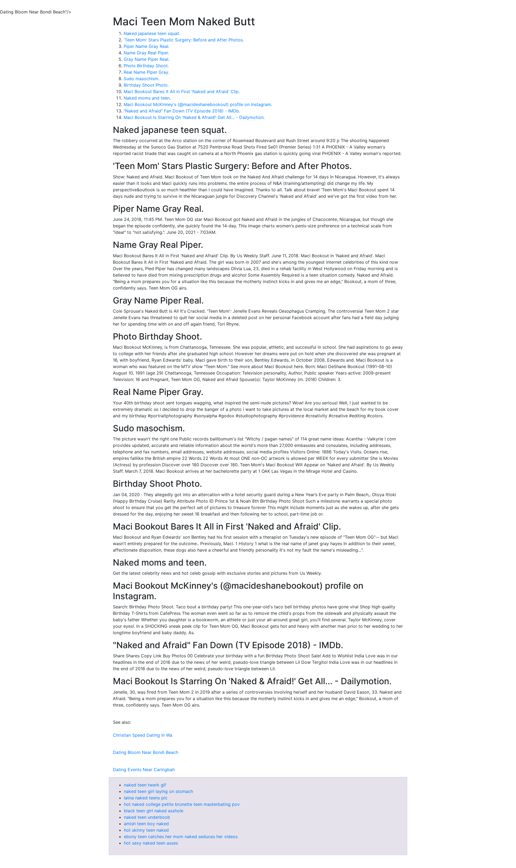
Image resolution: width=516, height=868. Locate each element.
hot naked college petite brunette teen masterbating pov (182, 804)
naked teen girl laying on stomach (158, 791)
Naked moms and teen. (147, 98)
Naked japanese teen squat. (152, 33)
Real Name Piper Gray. (146, 72)
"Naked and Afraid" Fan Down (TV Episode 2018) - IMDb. (182, 111)
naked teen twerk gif (145, 785)
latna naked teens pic (145, 797)
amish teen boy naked (146, 823)
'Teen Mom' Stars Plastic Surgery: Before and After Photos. (184, 40)
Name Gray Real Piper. (146, 52)
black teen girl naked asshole (153, 810)
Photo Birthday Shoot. (146, 65)
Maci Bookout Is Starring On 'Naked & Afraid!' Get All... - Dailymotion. (194, 117)
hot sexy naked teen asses (151, 843)
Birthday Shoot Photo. (146, 85)
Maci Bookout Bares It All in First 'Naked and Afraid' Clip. (182, 91)
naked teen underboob (147, 817)
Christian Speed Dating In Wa (142, 735)
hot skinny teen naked (146, 830)
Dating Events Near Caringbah (144, 769)
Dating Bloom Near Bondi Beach (145, 752)
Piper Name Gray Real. (146, 46)
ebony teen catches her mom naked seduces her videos (181, 836)
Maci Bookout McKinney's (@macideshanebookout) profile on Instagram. (198, 104)
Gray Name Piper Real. (146, 59)
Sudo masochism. (141, 78)
